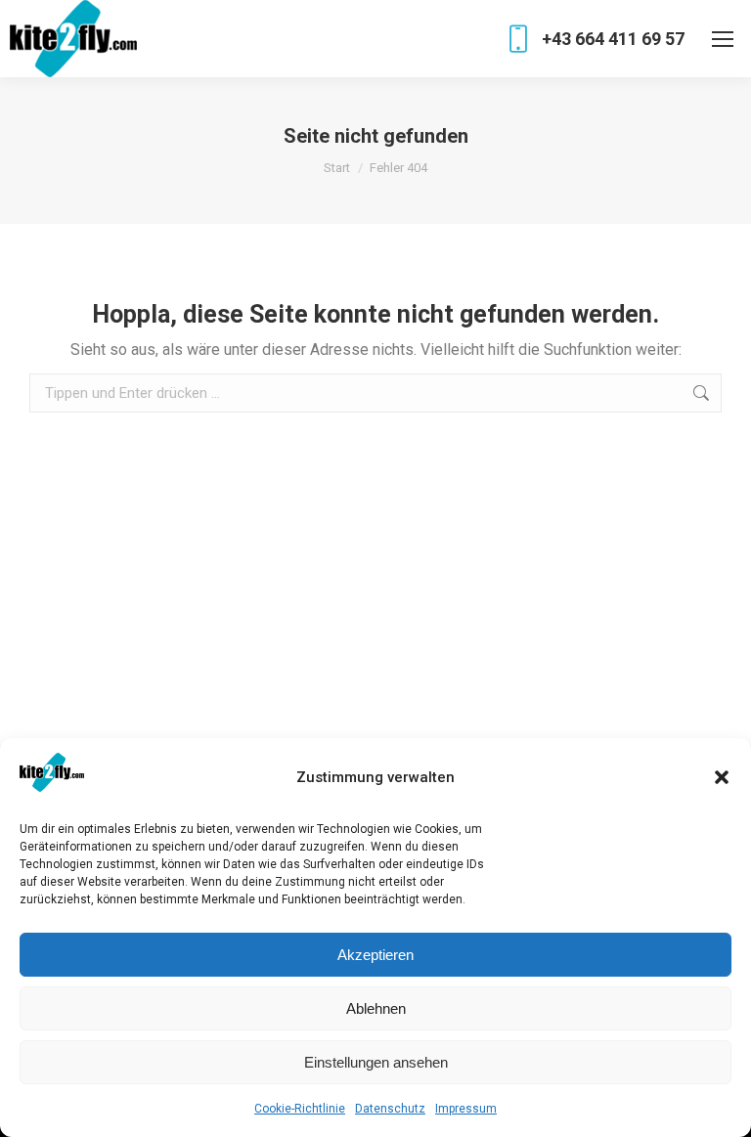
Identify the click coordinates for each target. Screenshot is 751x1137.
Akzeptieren (375, 954)
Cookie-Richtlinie (299, 1108)
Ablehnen (376, 1008)
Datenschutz (390, 1108)
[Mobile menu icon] (722, 39)
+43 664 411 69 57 (613, 38)
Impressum (466, 1108)
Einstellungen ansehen (376, 1062)
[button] (721, 777)
